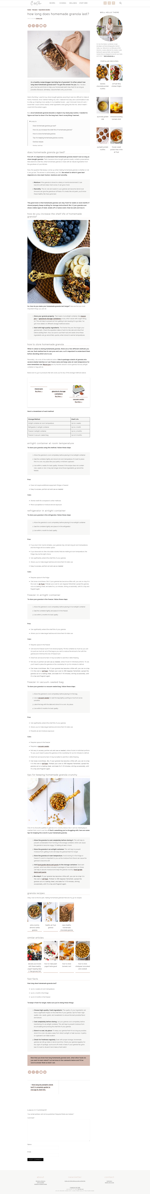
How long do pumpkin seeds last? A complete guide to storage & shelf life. (42, 1087)
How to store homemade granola (44, 134)
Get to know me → (109, 56)
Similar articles (38, 146)
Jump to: (34, 121)
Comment (31, 1118)
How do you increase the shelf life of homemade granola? (52, 130)
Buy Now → (38, 391)
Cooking (62, 3)
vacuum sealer (78, 399)
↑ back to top (75, 1187)
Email (29, 1152)
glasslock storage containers (50, 318)
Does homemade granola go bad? (44, 126)
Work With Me (109, 1182)
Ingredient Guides (44, 9)
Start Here (83, 3)
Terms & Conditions (40, 1184)
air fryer (42, 584)
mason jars (39, 389)
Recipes (52, 3)
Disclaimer (40, 1182)
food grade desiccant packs (48, 865)
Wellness (73, 3)
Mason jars (47, 364)
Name (29, 1144)
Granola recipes (38, 142)
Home (29, 9)
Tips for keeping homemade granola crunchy (48, 138)
